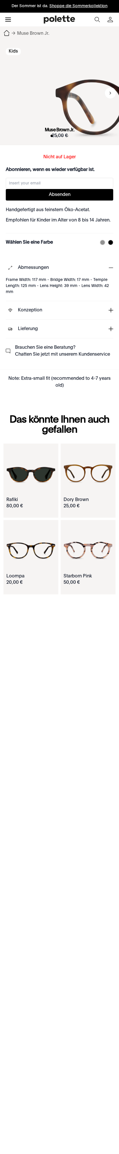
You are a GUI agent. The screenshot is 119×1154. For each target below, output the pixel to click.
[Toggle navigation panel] (8, 19)
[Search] (97, 19)
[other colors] (101, 242)
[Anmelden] (111, 19)
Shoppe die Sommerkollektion (78, 6)
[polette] (59, 19)
